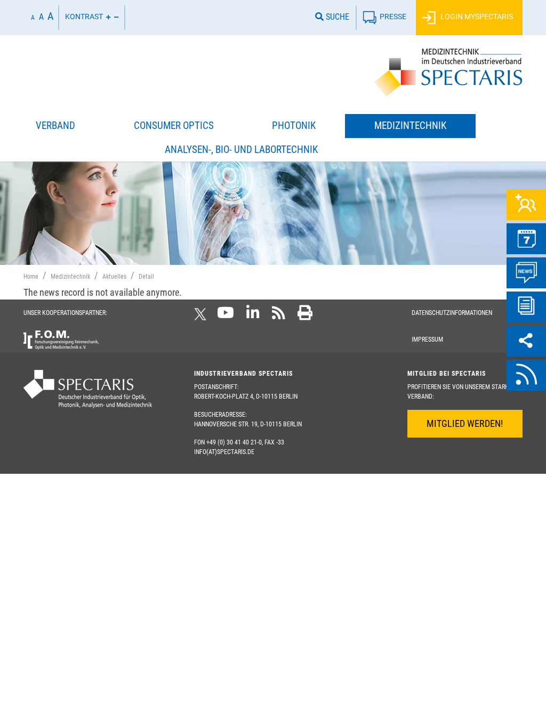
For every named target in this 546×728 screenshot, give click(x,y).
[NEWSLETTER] (526, 307)
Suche (336, 17)
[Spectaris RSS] (279, 316)
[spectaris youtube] (225, 316)
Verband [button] (55, 125)
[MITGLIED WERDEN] (526, 204)
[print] (305, 316)
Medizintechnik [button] (410, 125)
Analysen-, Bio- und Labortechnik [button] (241, 149)
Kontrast (84, 16)
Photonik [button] (294, 125)
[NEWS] (526, 272)
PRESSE (393, 16)
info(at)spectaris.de (224, 452)
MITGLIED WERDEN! (465, 423)
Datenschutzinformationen (452, 313)
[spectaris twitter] (202, 316)
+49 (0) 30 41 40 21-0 (234, 442)
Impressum (427, 339)
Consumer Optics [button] (174, 125)
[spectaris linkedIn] (253, 316)
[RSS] (526, 375)
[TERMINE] (526, 238)
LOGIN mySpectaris (476, 16)
